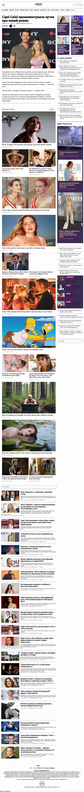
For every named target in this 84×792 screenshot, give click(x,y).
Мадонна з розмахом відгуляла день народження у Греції (36, 548)
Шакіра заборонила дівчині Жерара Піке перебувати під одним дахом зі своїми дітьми (77, 29)
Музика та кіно (24, 10)
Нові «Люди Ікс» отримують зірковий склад (36, 493)
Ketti (30, 500)
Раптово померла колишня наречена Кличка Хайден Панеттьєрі (36, 705)
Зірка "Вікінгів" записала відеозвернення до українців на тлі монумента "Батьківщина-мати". (38, 507)
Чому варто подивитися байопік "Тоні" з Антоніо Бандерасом (37, 736)
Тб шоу (17, 10)
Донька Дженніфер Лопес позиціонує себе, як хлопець (72, 296)
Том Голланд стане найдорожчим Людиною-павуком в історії (77, 49)
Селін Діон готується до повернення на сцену (37, 535)
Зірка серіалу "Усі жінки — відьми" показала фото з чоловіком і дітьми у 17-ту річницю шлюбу (38, 750)
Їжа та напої (54, 10)
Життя (62, 10)
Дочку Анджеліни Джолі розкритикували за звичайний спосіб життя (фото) (74, 288)
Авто (48, 10)
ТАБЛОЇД (11, 10)
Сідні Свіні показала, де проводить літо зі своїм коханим (38, 628)
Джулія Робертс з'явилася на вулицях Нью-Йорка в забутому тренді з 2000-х (37, 680)
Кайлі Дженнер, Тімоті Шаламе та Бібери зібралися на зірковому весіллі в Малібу (38, 573)
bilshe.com (40, 768)
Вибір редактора (64, 124)
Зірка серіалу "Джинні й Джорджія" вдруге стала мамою (35, 692)
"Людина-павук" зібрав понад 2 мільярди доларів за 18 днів (38, 654)
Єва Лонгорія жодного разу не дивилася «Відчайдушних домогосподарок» (74, 279)
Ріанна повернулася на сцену (68, 153)
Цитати (73, 10)
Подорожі (43, 10)
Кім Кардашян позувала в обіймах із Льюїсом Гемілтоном (36, 585)
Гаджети (36, 10)
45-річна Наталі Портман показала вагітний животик (69, 185)
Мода (31, 10)
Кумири (67, 10)
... (77, 10)
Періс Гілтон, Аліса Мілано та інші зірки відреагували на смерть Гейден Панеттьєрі (37, 640)
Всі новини (4, 10)
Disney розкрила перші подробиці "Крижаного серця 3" (35, 724)
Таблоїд (4, 23)
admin (30, 541)
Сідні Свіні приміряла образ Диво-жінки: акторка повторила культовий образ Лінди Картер (38, 522)
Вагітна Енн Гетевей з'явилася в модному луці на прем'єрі (63, 49)
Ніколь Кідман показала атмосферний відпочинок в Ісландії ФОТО (37, 560)
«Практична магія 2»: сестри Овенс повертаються (35, 666)
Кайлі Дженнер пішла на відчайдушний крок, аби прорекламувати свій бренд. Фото (37, 600)
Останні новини (64, 58)
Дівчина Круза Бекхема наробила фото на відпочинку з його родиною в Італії (37, 613)
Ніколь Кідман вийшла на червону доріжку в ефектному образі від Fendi (69, 233)
